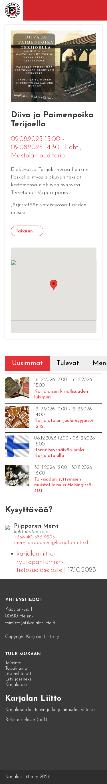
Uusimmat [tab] (27, 363)
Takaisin (24, 231)
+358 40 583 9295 (34, 537)
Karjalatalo (16, 684)
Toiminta (13, 663)
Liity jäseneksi (18, 679)
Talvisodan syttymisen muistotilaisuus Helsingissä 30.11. (62, 485)
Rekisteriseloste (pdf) (26, 719)
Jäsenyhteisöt (18, 673)
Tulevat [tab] (67, 363)
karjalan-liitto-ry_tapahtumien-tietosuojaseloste (40, 562)
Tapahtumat (17, 668)
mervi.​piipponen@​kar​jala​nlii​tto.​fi (52, 542)
